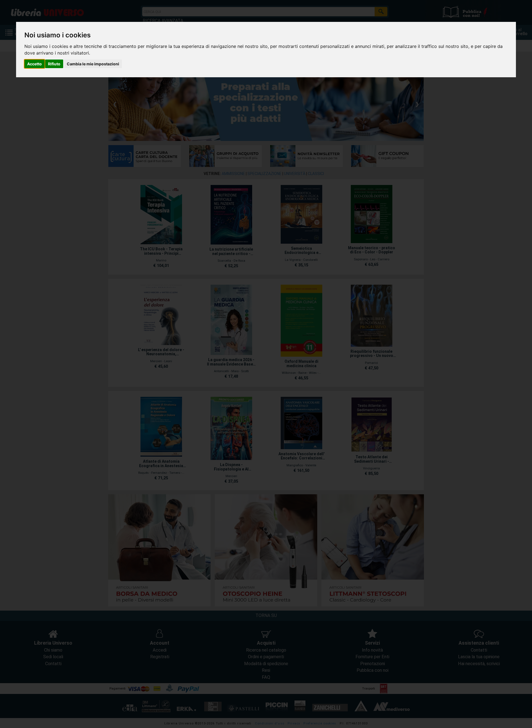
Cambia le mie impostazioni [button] (93, 63)
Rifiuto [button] (54, 63)
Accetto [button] (34, 63)
